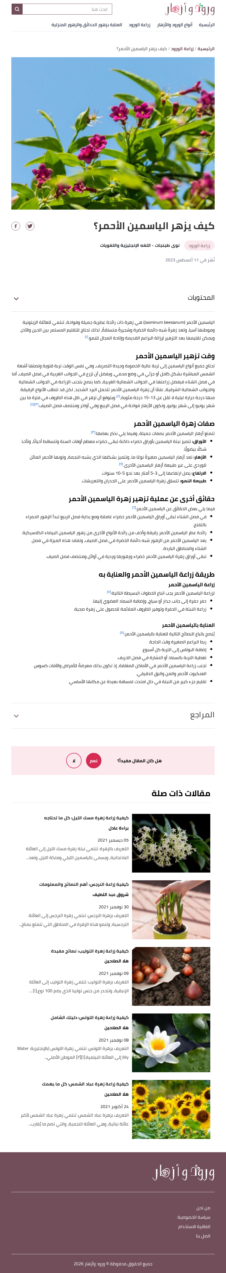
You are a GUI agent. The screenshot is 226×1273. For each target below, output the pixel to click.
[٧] (109, 592)
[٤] (32, 404)
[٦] (134, 507)
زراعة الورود (139, 24)
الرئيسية (207, 24)
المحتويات (201, 297)
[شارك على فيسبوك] (15, 226)
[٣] (36, 404)
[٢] (118, 396)
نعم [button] (94, 760)
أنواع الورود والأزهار (174, 24)
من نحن (203, 1208)
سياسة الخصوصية (193, 1217)
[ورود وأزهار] (189, 9)
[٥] (121, 464)
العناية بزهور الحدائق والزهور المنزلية (87, 24)
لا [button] (73, 760)
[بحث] (17, 9)
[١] (86, 336)
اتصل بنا (203, 1236)
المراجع (202, 714)
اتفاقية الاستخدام (194, 1227)
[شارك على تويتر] (30, 226)
